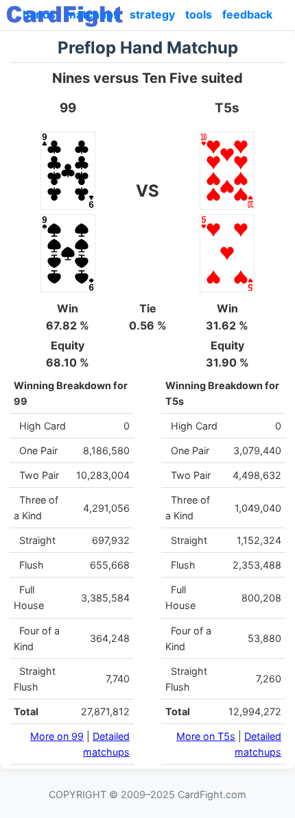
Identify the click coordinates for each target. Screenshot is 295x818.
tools (198, 14)
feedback (247, 14)
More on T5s (205, 736)
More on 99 (57, 736)
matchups (92, 14)
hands (39, 14)
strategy (152, 14)
